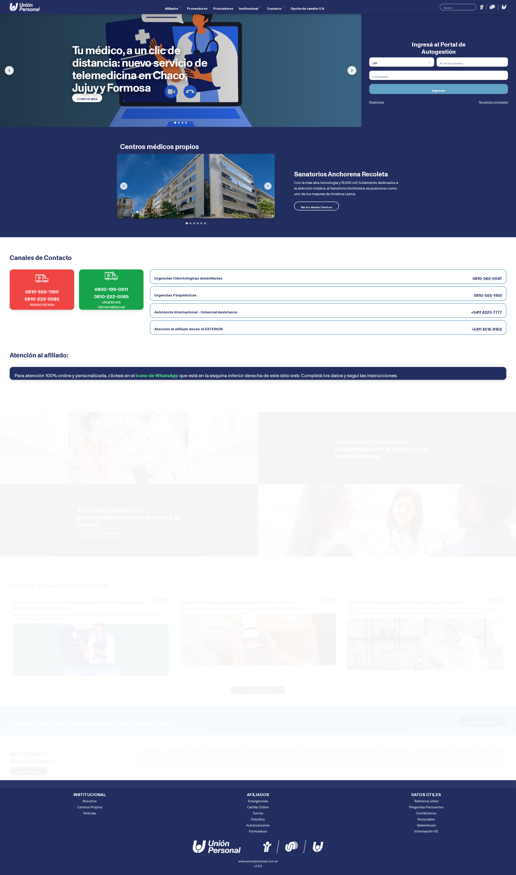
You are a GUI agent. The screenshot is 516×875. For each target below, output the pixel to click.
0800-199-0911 (111, 287)
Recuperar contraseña (493, 101)
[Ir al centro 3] (194, 223)
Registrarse (376, 101)
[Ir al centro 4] (198, 223)
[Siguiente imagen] (351, 70)
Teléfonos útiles (426, 799)
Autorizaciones (258, 824)
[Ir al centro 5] (201, 223)
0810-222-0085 (42, 297)
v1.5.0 (258, 864)
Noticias (89, 812)
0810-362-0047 (487, 277)
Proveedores (197, 7)
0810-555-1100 (42, 289)
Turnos (258, 812)
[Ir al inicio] (25, 7)
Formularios (258, 830)
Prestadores (223, 7)
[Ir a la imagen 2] (179, 123)
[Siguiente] (268, 186)
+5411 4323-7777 (486, 310)
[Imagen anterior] (9, 70)
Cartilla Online (258, 806)
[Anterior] (123, 186)
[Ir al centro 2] (190, 223)
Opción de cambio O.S (307, 7)
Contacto (274, 7)
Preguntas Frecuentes (426, 806)
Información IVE (426, 830)
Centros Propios (89, 806)
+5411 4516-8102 (486, 327)
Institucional (248, 7)
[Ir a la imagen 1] (175, 123)
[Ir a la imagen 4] (186, 123)
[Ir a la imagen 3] (182, 123)
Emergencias (258, 799)
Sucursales (426, 818)
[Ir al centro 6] (205, 223)
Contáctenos (426, 812)
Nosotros (90, 799)
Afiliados (171, 7)
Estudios (258, 818)
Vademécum (426, 824)
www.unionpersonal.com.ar (258, 859)
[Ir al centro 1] (187, 223)
